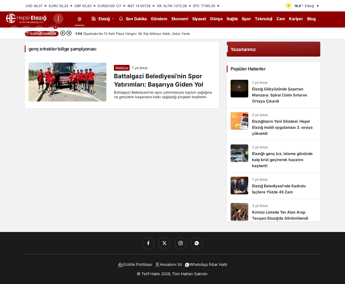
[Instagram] (181, 243)
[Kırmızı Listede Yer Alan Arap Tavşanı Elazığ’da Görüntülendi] (273, 210)
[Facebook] (148, 243)
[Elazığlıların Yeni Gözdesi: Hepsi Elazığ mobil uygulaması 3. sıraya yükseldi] (273, 124)
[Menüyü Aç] (58, 19)
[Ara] (14, 30)
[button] (26, 30)
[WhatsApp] (197, 243)
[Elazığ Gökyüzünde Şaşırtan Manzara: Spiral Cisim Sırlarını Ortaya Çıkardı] (273, 92)
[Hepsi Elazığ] (26, 18)
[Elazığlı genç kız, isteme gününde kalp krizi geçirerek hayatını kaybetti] (273, 157)
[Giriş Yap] (39, 30)
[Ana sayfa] (79, 18)
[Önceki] (63, 34)
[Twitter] (164, 243)
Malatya (121, 68)
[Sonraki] (69, 34)
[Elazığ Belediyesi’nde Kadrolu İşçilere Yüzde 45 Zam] (273, 186)
